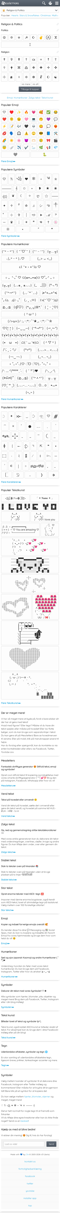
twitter (30, 1183)
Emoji (10, 97)
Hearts (14, 15)
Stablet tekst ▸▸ (9, 879)
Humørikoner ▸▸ (9, 976)
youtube (30, 1190)
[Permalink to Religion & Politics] (58, 24)
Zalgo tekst (34, 97)
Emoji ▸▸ (5, 943)
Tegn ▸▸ (5, 1065)
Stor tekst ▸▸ (7, 910)
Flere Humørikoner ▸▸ (12, 399)
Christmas (45, 15)
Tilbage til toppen (30, 89)
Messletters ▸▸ (8, 785)
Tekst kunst (47, 97)
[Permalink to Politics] (58, 30)
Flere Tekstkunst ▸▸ (11, 703)
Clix (27, 1154)
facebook (30, 1176)
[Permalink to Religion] (58, 52)
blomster (36, 1096)
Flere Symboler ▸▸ (10, 236)
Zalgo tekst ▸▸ (8, 852)
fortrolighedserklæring (30, 1168)
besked (24, 1121)
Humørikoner (20, 97)
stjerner (46, 1096)
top (30, 1205)
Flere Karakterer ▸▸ (11, 482)
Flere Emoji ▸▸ (8, 161)
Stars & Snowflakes (29, 15)
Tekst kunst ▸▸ (8, 1037)
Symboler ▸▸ (7, 1007)
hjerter (27, 1096)
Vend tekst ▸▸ (8, 816)
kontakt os (30, 1161)
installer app (30, 1198)
